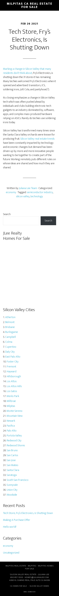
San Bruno (12, 450)
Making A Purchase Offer (16, 520)
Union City (12, 490)
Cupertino (10, 347)
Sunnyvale (12, 485)
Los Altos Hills (14, 386)
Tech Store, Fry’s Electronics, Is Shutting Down (28, 513)
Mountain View (15, 416)
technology (36, 196)
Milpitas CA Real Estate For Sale (29, 5)
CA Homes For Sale (18, 586)
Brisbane (10, 327)
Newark (11, 420)
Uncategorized (11, 552)
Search (7, 214)
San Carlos (12, 455)
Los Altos (12, 381)
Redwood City (14, 440)
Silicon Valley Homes (39, 586)
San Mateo (12, 465)
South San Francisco (17, 480)
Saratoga (12, 475)
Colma (8, 342)
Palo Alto (11, 430)
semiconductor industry (40, 192)
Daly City (10, 351)
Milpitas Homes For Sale (39, 567)
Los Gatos (12, 391)
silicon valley (23, 196)
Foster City (13, 361)
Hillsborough (14, 376)
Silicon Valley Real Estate (23, 574)
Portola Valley (14, 435)
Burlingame (11, 332)
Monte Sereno (14, 411)
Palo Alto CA (37, 580)
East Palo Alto (12, 356)
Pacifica (11, 425)
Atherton (10, 317)
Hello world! (9, 526)
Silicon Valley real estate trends (37, 138)
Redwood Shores (16, 445)
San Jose (11, 460)
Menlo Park (13, 396)
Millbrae (11, 401)
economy (11, 192)
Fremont (11, 366)
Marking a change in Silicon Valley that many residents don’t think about (27, 71)
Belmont (10, 322)
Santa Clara (13, 470)
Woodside (12, 494)
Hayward (11, 371)
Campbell (10, 337)
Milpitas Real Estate (15, 565)
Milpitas (11, 406)
